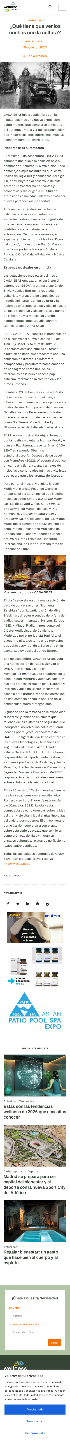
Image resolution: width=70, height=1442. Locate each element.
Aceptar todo (35, 1409)
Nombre (14, 1308)
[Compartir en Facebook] (8, 904)
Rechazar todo (35, 1433)
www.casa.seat (18, 863)
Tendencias (26, 1101)
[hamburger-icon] (62, 7)
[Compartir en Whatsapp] (37, 904)
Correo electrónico (23, 1324)
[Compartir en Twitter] (18, 904)
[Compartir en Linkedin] (27, 904)
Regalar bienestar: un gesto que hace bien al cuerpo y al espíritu (31, 1257)
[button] (50, 7)
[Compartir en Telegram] (47, 904)
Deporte (33, 1171)
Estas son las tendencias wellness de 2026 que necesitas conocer (35, 1111)
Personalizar (35, 1421)
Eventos (35, 20)
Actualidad (10, 1101)
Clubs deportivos (15, 1171)
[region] (35, 1406)
